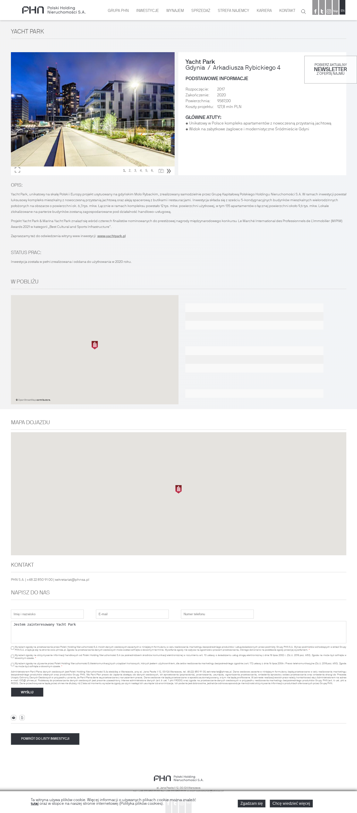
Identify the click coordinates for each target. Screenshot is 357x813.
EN (342, 11)
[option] (93, 113)
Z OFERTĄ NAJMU (330, 73)
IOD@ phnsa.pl (27, 681)
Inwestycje (147, 11)
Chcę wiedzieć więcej (291, 803)
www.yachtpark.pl (111, 236)
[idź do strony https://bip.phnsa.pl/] (336, 12)
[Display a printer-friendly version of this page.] (13, 717)
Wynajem (175, 11)
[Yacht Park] (93, 113)
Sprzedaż (200, 11)
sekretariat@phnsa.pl (72, 579)
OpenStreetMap (27, 400)
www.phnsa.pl (58, 650)
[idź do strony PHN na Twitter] (322, 12)
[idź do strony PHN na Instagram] (329, 12)
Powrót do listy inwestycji (45, 738)
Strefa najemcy (233, 11)
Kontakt (287, 11)
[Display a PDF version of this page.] (22, 717)
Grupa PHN (118, 11)
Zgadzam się (251, 803)
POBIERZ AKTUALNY (330, 65)
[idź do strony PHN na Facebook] (315, 12)
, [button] (124, 170)
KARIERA (264, 11)
